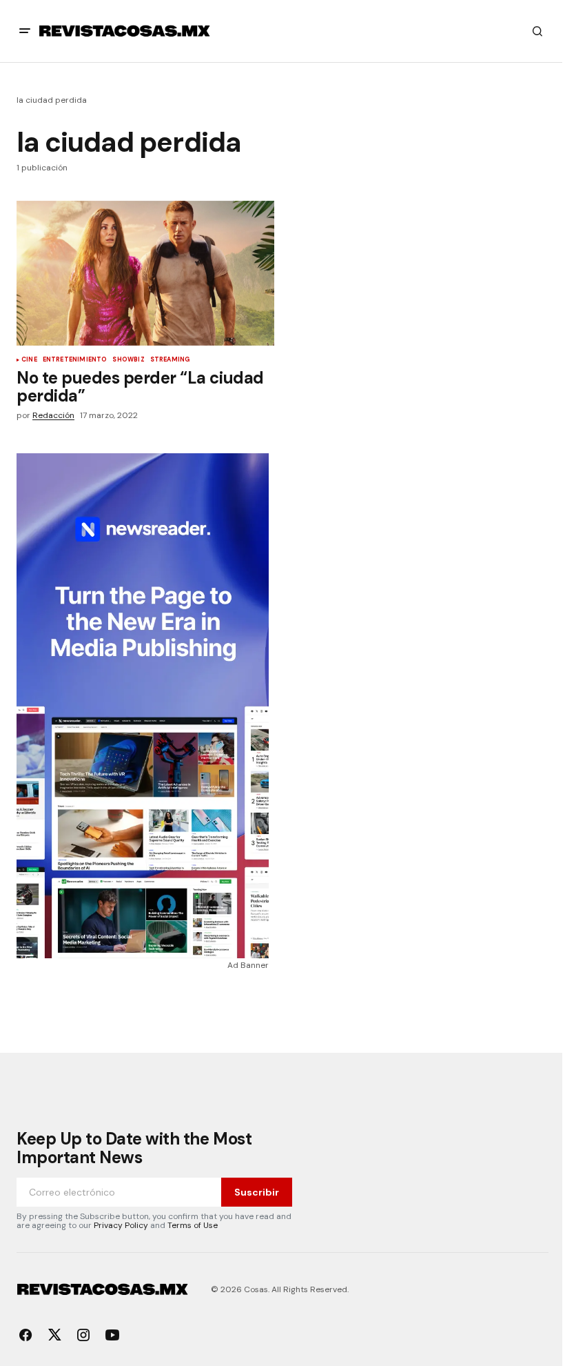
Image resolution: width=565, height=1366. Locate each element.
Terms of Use (192, 1225)
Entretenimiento (75, 360)
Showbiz (128, 360)
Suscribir (256, 1192)
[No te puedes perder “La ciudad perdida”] (145, 273)
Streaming (170, 360)
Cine (29, 360)
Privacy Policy (121, 1225)
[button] (25, 31)
